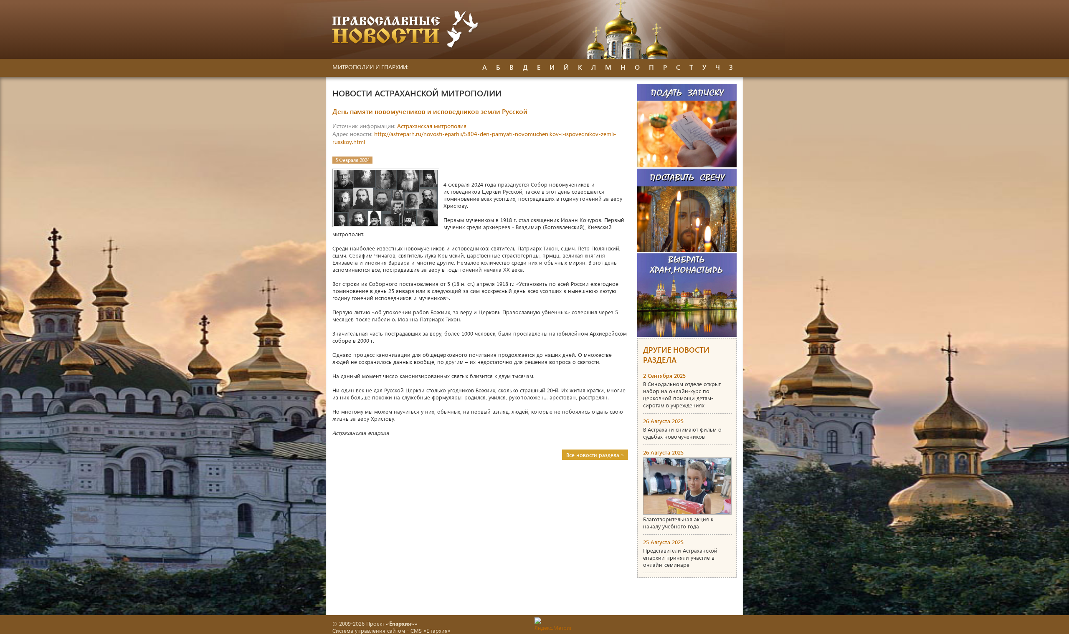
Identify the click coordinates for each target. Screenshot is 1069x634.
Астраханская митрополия (431, 126)
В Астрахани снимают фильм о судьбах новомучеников (682, 433)
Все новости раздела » (595, 454)
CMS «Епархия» (430, 630)
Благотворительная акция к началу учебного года (678, 522)
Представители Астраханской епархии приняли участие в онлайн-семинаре (680, 557)
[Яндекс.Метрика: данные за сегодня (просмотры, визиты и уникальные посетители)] (552, 624)
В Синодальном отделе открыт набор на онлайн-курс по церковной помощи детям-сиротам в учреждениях (682, 394)
